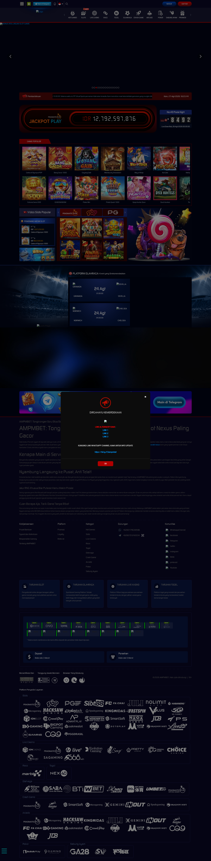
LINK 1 (105, 430)
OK (105, 463)
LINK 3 (105, 436)
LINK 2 (105, 433)
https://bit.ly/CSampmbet (105, 452)
